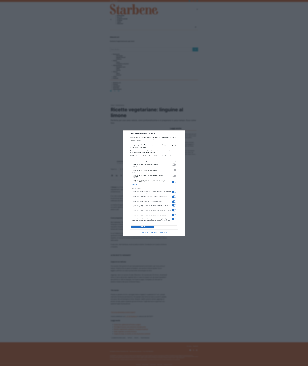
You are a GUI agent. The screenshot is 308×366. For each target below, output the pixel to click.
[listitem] (154, 161)
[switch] (174, 165)
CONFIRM (142, 227)
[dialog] (154, 183)
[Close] (181, 133)
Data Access (154, 232)
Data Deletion (144, 232)
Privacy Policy (163, 232)
